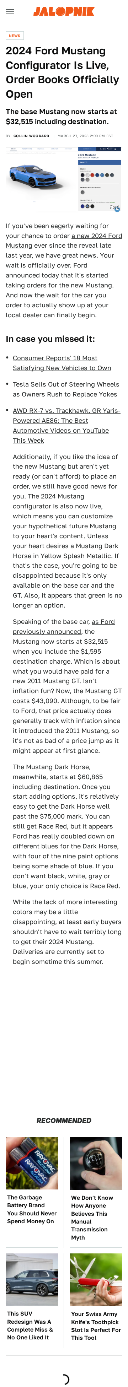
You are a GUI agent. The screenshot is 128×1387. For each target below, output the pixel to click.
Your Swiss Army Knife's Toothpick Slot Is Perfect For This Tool (96, 1326)
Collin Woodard (31, 136)
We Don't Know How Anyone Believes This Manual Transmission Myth (92, 1217)
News (15, 35)
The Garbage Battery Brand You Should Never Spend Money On (32, 1209)
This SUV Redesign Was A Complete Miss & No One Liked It (30, 1325)
